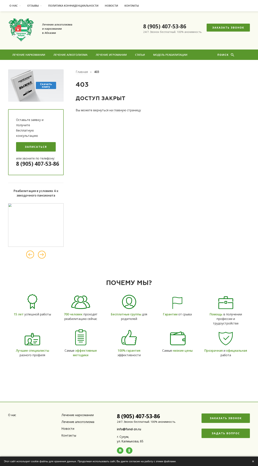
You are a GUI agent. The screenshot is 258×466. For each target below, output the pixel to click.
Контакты (131, 5)
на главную (117, 110)
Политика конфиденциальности (73, 5)
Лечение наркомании (28, 55)
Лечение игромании (111, 55)
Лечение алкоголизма (70, 55)
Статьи (140, 55)
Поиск (223, 55)
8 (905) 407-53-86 (164, 26)
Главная (82, 72)
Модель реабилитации (170, 55)
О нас (13, 5)
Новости (111, 5)
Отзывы (33, 5)
